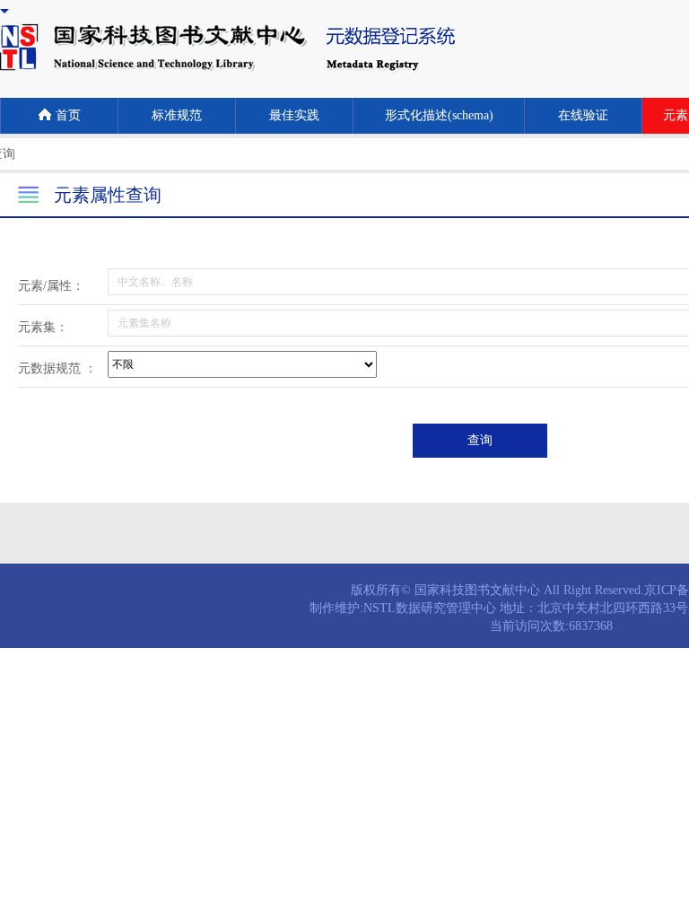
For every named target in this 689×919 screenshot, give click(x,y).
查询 (480, 440)
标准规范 (177, 115)
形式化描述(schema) (439, 115)
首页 (68, 115)
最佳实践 (294, 115)
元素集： (43, 327)
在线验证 (583, 115)
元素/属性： (51, 286)
